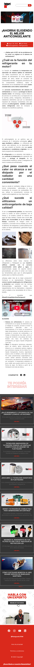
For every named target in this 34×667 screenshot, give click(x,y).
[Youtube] (19, 630)
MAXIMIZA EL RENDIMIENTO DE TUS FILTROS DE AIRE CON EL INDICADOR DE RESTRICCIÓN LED (17, 541)
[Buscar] (29, 5)
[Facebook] (9, 630)
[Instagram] (14, 630)
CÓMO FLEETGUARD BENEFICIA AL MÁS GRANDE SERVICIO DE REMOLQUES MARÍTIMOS (17, 574)
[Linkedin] (25, 630)
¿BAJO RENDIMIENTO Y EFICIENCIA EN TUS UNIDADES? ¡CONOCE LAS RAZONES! (17, 413)
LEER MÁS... (17, 421)
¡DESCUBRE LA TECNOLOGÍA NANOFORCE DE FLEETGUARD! (17, 479)
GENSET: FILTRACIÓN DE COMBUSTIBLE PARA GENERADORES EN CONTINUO (17, 510)
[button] (21, 375)
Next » (21, 586)
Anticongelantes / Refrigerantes (18, 45)
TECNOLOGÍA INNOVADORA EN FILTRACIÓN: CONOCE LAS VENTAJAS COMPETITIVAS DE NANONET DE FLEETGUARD (17, 446)
